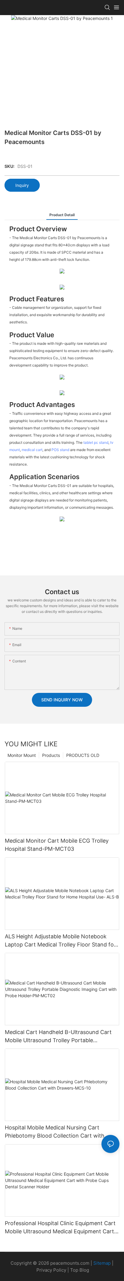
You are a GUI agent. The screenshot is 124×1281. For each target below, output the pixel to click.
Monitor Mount (22, 755)
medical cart (32, 449)
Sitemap (102, 1263)
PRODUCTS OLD (82, 755)
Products (51, 755)
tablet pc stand (95, 442)
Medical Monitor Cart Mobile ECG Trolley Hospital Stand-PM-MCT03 (57, 844)
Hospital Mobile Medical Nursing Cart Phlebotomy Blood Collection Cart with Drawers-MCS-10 (54, 1132)
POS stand (60, 449)
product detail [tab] (62, 215)
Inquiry (22, 185)
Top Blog (79, 1270)
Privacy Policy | (53, 1270)
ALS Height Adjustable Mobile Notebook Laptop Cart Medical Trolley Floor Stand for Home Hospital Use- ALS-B (60, 941)
